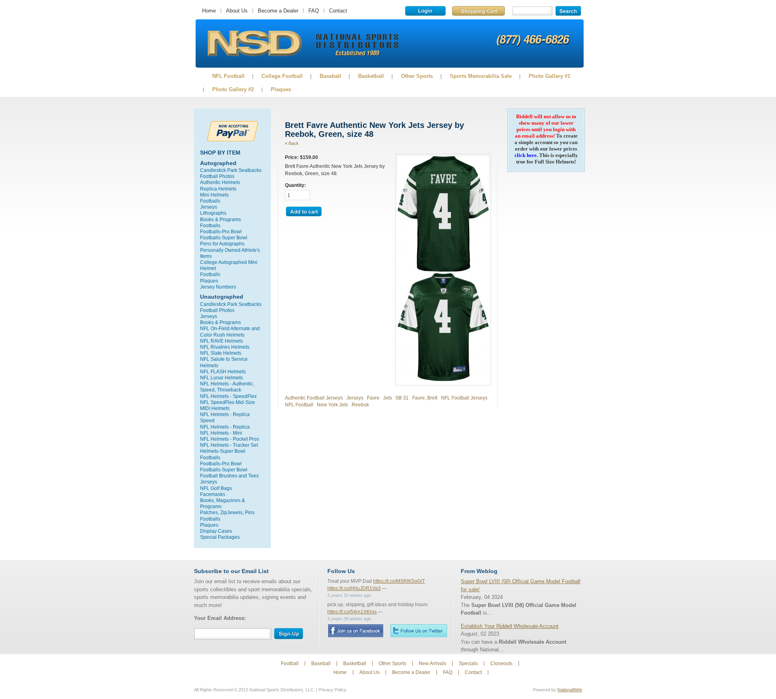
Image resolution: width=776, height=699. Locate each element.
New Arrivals (432, 663)
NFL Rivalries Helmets (224, 347)
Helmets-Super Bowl (222, 451)
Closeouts (501, 663)
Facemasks (212, 494)
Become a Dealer (278, 11)
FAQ (313, 11)
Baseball (330, 76)
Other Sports (417, 76)
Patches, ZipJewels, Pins (227, 512)
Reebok (360, 404)
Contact (338, 11)
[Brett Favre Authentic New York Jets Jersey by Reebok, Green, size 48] (443, 269)
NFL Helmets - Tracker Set (229, 445)
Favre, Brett (424, 397)
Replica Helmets (218, 188)
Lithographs (213, 213)
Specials (468, 663)
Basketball (371, 76)
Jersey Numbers (218, 286)
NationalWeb (569, 689)
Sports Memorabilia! (254, 44)
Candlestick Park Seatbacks (230, 170)
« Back (292, 143)
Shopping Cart (478, 11)
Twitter (419, 631)
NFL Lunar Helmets (221, 377)
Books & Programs (220, 219)
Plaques (281, 89)
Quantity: (295, 185)
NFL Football (228, 76)
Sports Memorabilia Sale (481, 76)
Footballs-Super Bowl (223, 237)
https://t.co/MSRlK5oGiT (399, 581)
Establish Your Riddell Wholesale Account (510, 626)
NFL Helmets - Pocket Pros (229, 439)
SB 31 (402, 397)
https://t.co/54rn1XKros (352, 612)
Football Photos (217, 176)
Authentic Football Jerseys (314, 397)
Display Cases (216, 531)
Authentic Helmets (220, 182)
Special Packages (220, 537)
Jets (387, 397)
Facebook (355, 631)
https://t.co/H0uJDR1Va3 (354, 588)
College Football (282, 76)
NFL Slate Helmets (220, 353)
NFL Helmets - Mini (221, 432)
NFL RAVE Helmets (221, 340)
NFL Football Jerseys (464, 397)
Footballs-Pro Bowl (221, 231)
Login (425, 11)
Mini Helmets (214, 194)
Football (290, 663)
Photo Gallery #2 (233, 89)
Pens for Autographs (222, 243)
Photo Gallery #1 (549, 76)
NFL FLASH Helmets (223, 371)
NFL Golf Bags (216, 488)
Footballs (210, 200)
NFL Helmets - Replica (225, 426)
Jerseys (208, 206)
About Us (237, 11)
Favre (373, 397)
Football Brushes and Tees (229, 475)
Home (209, 11)
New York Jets (332, 404)
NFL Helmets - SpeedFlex (228, 396)
